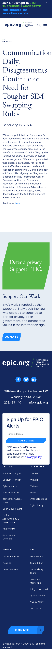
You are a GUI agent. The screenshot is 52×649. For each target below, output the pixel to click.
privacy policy (33, 456)
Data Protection (10, 492)
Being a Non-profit (39, 589)
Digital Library (36, 505)
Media (6, 549)
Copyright (9, 644)
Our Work (37, 466)
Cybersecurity (9, 486)
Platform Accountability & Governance (10, 519)
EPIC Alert (34, 486)
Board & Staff (36, 563)
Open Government (12, 508)
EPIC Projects (36, 556)
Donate (11, 337)
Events (33, 492)
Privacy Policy (36, 602)
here (17, 203)
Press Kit (6, 563)
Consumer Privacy (11, 479)
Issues (7, 466)
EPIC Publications (38, 498)
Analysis (34, 479)
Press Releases (10, 569)
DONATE (22, 630)
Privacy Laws (8, 528)
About (34, 549)
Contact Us (35, 608)
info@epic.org (38, 403)
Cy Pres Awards (37, 595)
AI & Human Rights (11, 473)
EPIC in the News (10, 556)
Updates (34, 473)
